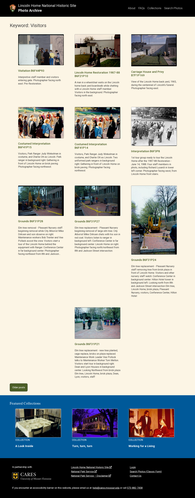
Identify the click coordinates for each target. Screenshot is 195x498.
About (131, 8)
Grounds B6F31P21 (87, 344)
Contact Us (135, 475)
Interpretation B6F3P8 (145, 151)
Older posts (18, 387)
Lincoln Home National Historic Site (47, 6)
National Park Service (82, 471)
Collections (154, 8)
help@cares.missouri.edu (106, 487)
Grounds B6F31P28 (30, 221)
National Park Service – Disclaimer (90, 475)
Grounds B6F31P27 (87, 221)
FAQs (141, 8)
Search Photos (173, 8)
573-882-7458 (135, 487)
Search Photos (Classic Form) (146, 471)
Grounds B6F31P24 (143, 260)
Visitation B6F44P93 (31, 70)
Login (133, 467)
